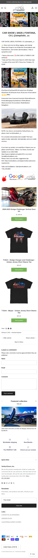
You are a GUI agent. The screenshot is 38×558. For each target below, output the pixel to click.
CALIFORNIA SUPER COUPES (11, 522)
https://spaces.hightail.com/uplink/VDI (12, 154)
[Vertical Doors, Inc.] (19, 8)
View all (19, 404)
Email (3, 368)
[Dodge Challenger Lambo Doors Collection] (19, 129)
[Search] (6, 8)
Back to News (19, 342)
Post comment (8, 393)
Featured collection (19, 401)
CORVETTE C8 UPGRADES (10, 515)
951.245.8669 (6, 169)
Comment (4, 376)
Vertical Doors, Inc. (10, 551)
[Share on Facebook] (8, 328)
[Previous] (2, 416)
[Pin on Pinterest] (10, 328)
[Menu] (2, 8)
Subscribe (19, 505)
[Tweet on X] (6, 328)
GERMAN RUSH (6, 518)
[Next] (35, 416)
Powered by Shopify (20, 551)
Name (3, 358)
